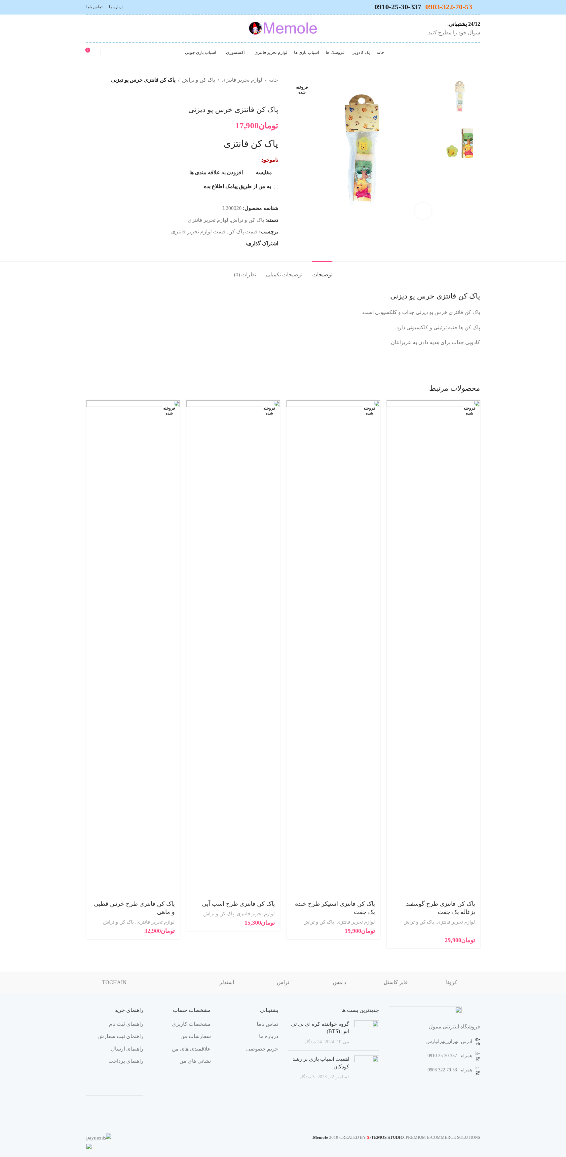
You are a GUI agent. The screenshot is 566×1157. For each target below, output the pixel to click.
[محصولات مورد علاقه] (477, 52)
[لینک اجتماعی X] (234, 243)
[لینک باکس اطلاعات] (452, 28)
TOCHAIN (114, 982)
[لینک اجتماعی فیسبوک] (241, 243)
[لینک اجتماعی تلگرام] (90, 28)
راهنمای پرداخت (125, 1061)
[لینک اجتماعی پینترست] (98, 28)
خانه (273, 80)
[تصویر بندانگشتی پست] (366, 1032)
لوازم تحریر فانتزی (242, 80)
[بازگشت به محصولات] (266, 95)
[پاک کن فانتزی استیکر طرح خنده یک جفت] (333, 648)
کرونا (451, 982)
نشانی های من (195, 1061)
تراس (283, 982)
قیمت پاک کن (243, 231)
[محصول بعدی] (258, 95)
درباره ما (268, 1036)
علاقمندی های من (191, 1049)
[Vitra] (170, 982)
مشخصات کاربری (191, 1024)
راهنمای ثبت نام (126, 1024)
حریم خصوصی (262, 1049)
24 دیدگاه (313, 1041)
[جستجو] (459, 52)
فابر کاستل (396, 982)
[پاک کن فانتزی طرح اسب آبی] (233, 648)
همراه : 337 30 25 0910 (450, 1055)
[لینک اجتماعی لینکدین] (218, 243)
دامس (339, 982)
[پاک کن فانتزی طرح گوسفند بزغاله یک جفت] (433, 648)
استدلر (226, 982)
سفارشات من (195, 1036)
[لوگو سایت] (283, 27)
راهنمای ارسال (127, 1049)
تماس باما (267, 1024)
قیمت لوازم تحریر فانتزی (198, 231)
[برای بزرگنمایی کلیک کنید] (423, 211)
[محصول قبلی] (274, 95)
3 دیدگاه (307, 1076)
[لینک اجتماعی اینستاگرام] (115, 28)
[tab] (322, 271)
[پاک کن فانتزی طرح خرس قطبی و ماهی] (133, 648)
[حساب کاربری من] (110, 52)
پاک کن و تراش (198, 80)
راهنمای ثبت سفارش (120, 1036)
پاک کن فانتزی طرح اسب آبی (238, 903)
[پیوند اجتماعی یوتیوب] (107, 28)
